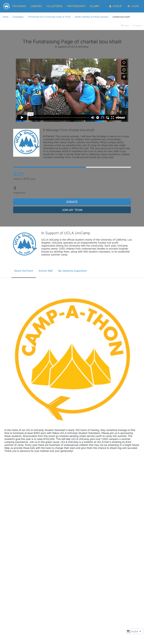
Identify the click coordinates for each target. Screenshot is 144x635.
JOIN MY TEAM (72, 210)
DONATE (72, 202)
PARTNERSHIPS (76, 6)
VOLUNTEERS (54, 6)
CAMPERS (36, 6)
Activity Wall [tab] (46, 270)
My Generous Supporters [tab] (72, 270)
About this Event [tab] (23, 270)
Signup (117, 6)
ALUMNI (94, 6)
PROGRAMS (19, 6)
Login (135, 6)
